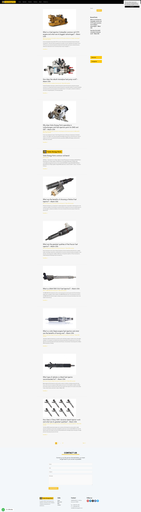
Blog (44, 157)
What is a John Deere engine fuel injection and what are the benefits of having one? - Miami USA (61, 335)
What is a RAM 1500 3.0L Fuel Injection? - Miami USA (53, 290)
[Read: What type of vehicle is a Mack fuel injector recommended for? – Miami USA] (59, 364)
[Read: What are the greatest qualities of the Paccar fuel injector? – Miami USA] (59, 231)
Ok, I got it (132, 6)
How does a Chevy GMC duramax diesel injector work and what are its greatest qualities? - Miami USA (62, 423)
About (40, 1)
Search (91, 8)
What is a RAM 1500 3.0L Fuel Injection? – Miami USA (61, 289)
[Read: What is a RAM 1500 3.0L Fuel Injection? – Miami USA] (59, 276)
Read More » (45, 49)
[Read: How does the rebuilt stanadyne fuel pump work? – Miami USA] (59, 67)
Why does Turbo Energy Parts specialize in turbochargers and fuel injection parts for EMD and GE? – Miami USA (60, 127)
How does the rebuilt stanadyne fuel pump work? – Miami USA (95, 32)
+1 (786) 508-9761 (75, 506)
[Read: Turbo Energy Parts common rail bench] (52, 151)
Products (30, 1)
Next (84, 443)
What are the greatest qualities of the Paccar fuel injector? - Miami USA (56, 248)
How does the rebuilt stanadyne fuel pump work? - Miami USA (54, 83)
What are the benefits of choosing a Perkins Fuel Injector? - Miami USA (56, 203)
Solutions (35, 1)
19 (62, 443)
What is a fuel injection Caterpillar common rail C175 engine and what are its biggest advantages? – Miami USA (61, 34)
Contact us (45, 1)
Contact (59, 505)
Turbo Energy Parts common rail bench (56, 156)
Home (20, 1)
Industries (24, 1)
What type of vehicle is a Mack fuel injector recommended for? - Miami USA (57, 381)
